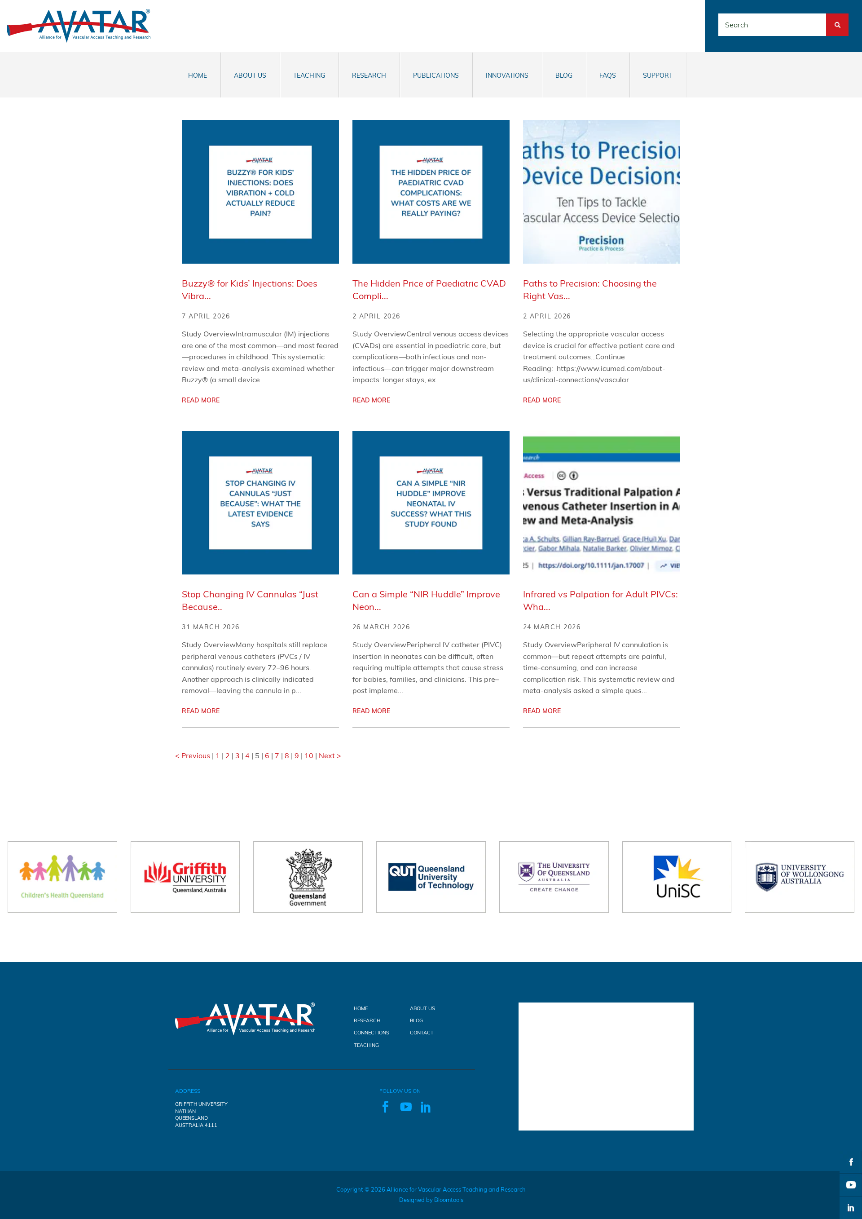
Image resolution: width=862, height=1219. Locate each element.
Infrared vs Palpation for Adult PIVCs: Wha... (600, 600)
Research (369, 75)
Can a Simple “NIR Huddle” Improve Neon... (426, 600)
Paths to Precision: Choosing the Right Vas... (590, 289)
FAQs (607, 75)
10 (309, 755)
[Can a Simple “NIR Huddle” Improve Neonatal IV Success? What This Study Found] (431, 502)
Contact (422, 1032)
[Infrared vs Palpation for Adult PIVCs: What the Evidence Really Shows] (601, 502)
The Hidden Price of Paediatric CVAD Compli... (429, 289)
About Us (250, 75)
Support (658, 75)
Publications (436, 75)
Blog (563, 75)
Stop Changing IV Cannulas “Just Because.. (250, 600)
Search (837, 18)
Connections (371, 1032)
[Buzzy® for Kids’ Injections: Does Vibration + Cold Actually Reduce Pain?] (260, 192)
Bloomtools (448, 1199)
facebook (851, 1162)
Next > (330, 755)
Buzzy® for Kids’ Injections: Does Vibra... (249, 289)
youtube (851, 1185)
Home (197, 75)
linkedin (851, 1208)
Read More (201, 400)
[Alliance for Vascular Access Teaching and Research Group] (78, 25)
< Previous (193, 755)
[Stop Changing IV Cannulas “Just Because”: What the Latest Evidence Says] (260, 502)
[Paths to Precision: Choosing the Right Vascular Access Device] (601, 192)
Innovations (507, 75)
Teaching (309, 75)
